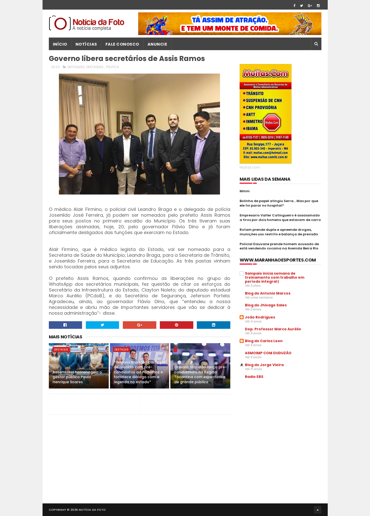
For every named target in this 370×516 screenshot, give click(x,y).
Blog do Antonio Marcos (267, 293)
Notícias (86, 44)
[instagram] (318, 5)
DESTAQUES (76, 67)
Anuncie (157, 44)
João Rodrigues (260, 317)
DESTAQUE (61, 349)
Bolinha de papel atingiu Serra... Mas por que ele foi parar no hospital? (279, 203)
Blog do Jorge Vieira (264, 364)
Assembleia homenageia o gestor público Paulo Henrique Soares (77, 377)
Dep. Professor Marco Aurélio (273, 329)
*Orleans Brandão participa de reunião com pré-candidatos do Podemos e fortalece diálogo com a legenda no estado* (139, 372)
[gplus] (310, 5)
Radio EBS (254, 376)
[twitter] (301, 5)
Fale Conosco (122, 44)
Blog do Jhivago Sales (266, 305)
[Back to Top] (317, 509)
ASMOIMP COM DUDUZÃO (268, 353)
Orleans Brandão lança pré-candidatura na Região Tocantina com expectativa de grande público (200, 374)
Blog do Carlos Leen (264, 340)
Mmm (245, 191)
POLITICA (112, 67)
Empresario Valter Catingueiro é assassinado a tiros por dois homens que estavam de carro (280, 217)
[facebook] (294, 5)
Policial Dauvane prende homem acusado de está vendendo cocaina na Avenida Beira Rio (279, 246)
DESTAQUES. (95, 67)
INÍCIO (60, 44)
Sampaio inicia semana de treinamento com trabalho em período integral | (274, 277)
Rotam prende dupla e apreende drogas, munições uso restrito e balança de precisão (279, 232)
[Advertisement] (282, 421)
